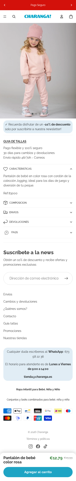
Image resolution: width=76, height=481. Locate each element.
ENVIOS (13, 212)
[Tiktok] (45, 446)
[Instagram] (30, 446)
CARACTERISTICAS (20, 168)
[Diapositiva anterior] (4, 5)
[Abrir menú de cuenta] (61, 16)
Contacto (9, 316)
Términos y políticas (38, 438)
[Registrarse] (66, 278)
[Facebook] (38, 446)
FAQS (14, 232)
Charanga (42, 432)
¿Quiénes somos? (15, 308)
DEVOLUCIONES (19, 221)
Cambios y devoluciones (20, 301)
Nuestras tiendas (15, 338)
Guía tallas (10, 323)
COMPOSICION (18, 202)
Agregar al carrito (38, 472)
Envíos (7, 294)
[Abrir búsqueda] (14, 16)
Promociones (12, 331)
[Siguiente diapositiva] (71, 5)
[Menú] (5, 16)
